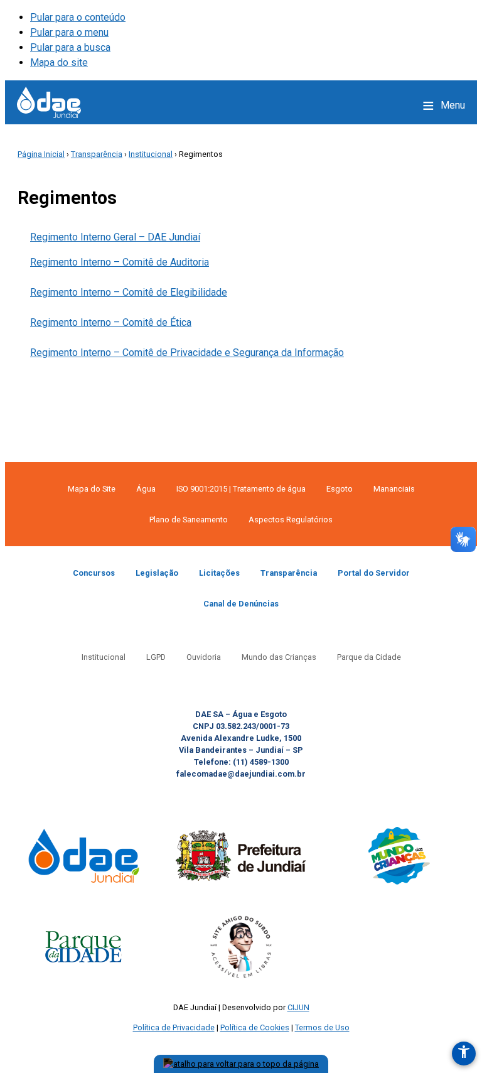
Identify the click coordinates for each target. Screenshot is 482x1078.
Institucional (151, 154)
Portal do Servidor (374, 573)
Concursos (94, 573)
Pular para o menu (69, 32)
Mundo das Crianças (279, 657)
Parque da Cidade (369, 657)
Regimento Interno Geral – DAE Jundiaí (115, 237)
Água (146, 488)
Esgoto (339, 488)
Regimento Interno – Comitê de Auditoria (119, 262)
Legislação (157, 573)
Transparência (96, 154)
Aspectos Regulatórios (291, 519)
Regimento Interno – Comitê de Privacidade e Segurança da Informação (187, 352)
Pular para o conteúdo (78, 17)
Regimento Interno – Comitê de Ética (110, 322)
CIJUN (298, 1007)
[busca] (401, 105)
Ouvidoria (203, 657)
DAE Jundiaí (49, 102)
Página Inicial (41, 154)
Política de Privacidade (174, 1027)
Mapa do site (59, 62)
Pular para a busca (70, 47)
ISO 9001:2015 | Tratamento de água (241, 488)
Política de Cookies (254, 1027)
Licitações (219, 573)
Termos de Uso (322, 1027)
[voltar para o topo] (241, 1064)
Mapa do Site (91, 488)
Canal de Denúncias (241, 603)
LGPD (156, 657)
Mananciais (394, 488)
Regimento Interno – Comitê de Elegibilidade (128, 292)
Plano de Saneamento (188, 519)
